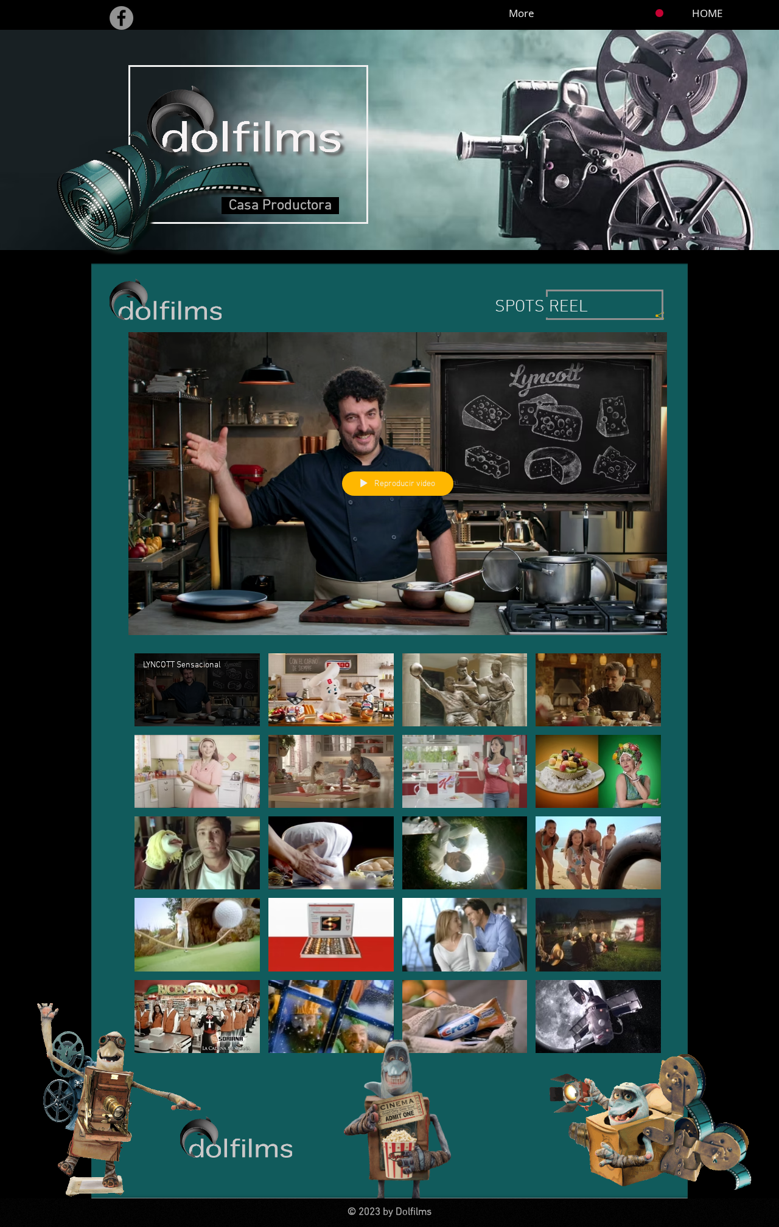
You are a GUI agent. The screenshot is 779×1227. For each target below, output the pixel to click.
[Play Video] (197, 689)
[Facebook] (121, 18)
